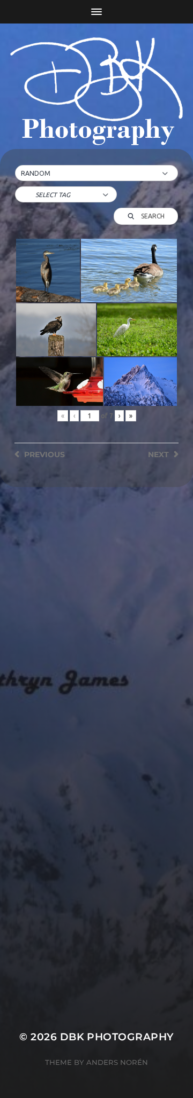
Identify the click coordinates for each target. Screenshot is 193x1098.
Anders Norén (117, 1062)
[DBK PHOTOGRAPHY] (96, 93)
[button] (96, 174)
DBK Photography (117, 1037)
